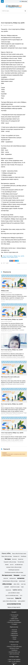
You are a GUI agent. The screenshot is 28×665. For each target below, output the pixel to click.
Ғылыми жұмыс (10, 598)
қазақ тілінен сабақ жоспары (9, 601)
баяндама (16, 575)
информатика (13, 578)
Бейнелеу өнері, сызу (14, 652)
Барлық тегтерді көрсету (14, 607)
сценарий (6, 586)
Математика (14, 633)
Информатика (14, 635)
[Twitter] (18, 261)
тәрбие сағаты (17, 590)
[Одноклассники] (14, 261)
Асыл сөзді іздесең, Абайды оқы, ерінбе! (12, 319)
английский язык (19, 564)
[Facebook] (12, 261)
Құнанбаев (4, 257)
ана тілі (11, 564)
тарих (22, 586)
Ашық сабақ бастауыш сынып (19, 553)
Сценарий (14, 616)
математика (20, 578)
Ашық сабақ (6, 553)
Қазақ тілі (18, 598)
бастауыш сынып (7, 575)
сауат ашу (23, 584)
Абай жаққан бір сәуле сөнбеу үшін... (10, 376)
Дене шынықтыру (14, 654)
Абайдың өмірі (5, 290)
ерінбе (22, 256)
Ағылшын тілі (16, 556)
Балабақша (23, 556)
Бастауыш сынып (14, 648)
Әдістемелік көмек (14, 620)
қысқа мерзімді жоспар (14, 604)
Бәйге (2, 406)
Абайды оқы (17, 256)
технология (8, 590)
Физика (6, 564)
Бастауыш (8, 559)
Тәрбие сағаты (14, 618)
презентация (22, 581)
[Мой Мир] (16, 261)
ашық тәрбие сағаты (12, 257)
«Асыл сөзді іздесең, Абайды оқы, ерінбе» (12, 432)
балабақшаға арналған (14, 569)
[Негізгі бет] (14, 6)
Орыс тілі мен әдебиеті (14, 661)
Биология (14, 559)
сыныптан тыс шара (14, 586)
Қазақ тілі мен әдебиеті (14, 659)
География (14, 631)
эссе (21, 595)
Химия (14, 639)
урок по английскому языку (12, 595)
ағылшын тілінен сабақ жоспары (13, 567)
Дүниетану (20, 559)
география (23, 575)
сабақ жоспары (7, 584)
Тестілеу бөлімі (14, 615)
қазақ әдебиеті (21, 601)
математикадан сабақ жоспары (10, 581)
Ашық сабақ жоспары (7, 556)
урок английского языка (14, 592)
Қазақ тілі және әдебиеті (6, 292)
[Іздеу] (25, 11)
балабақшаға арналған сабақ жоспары (14, 572)
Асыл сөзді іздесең (8, 256)
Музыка (14, 663)
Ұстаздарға (14, 624)
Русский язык (21, 562)
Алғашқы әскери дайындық (14, 646)
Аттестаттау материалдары (14, 622)
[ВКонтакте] (10, 261)
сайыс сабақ (16, 584)
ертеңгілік (6, 578)
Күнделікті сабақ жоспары (10, 562)
